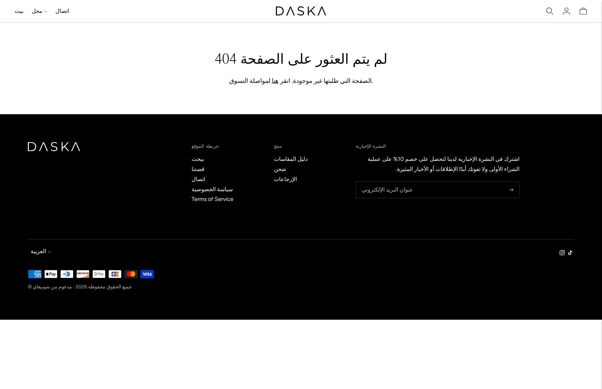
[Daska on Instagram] (562, 253)
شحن (280, 169)
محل (37, 11)
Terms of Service (212, 199)
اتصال (62, 11)
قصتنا (198, 169)
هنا (275, 81)
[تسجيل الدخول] (566, 11)
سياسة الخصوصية (212, 189)
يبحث (198, 159)
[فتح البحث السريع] (550, 11)
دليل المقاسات (291, 159)
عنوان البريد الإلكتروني (385, 182)
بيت (19, 11)
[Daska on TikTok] (570, 253)
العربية (38, 251)
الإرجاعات (285, 179)
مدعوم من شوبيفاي (52, 287)
